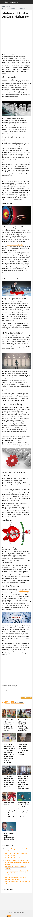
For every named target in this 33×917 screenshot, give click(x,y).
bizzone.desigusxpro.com (12, 2)
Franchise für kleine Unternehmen (15, 858)
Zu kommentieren (26, 697)
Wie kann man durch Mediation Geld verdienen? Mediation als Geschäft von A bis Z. (17, 873)
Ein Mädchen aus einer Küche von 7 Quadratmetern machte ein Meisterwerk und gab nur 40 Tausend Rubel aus (23, 783)
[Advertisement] (16, 34)
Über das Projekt (12, 912)
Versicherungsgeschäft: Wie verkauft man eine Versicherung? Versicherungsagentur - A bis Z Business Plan (17, 880)
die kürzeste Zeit (24, 591)
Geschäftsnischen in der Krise (15, 245)
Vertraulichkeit (20, 912)
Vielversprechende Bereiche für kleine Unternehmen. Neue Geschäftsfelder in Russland (17, 862)
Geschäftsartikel (5, 6)
